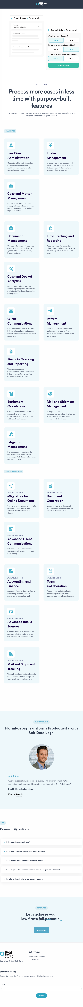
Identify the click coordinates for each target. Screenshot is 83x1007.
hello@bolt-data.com (37, 956)
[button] (45, 4)
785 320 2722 (34, 959)
